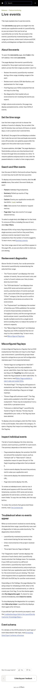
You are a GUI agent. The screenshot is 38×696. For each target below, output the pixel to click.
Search (10, 3)
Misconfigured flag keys (16, 336)
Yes (22, 670)
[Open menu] (35, 3)
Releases (4, 10)
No (29, 670)
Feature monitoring (15, 10)
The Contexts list (17, 508)
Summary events (22, 240)
